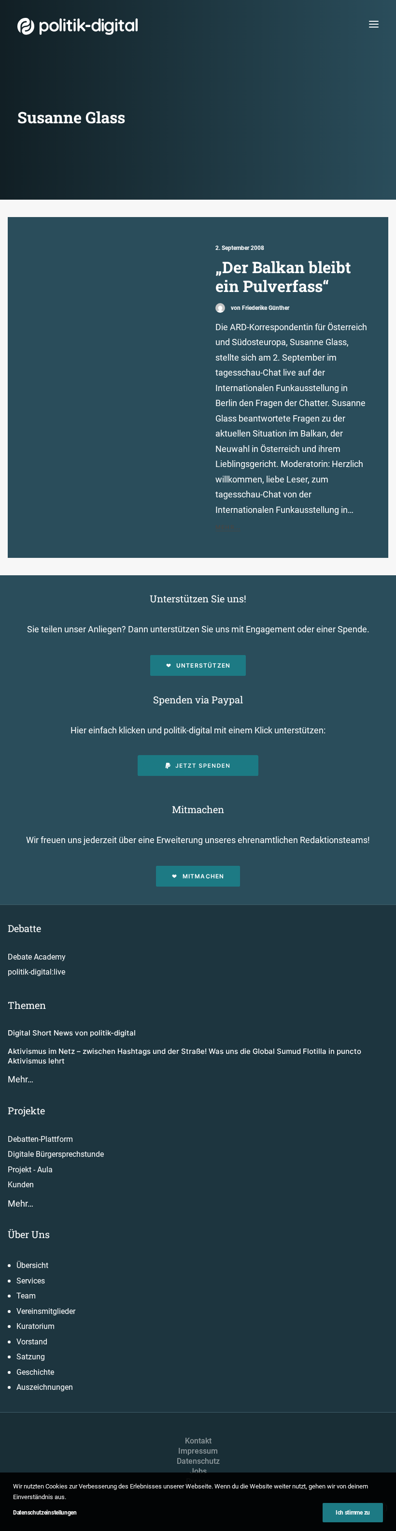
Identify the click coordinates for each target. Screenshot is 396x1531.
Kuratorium (35, 1326)
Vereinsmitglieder (45, 1311)
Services (30, 1280)
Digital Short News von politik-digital (72, 1032)
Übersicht (32, 1265)
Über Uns (29, 1234)
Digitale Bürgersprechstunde (56, 1154)
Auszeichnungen (44, 1387)
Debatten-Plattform (40, 1139)
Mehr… (20, 1079)
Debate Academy (37, 957)
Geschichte (35, 1372)
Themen (27, 1005)
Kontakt (198, 1440)
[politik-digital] (77, 26)
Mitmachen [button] (204, 876)
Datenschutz (198, 1461)
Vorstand (31, 1341)
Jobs (198, 1471)
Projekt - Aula (30, 1169)
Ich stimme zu (353, 1512)
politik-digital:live (36, 972)
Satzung (30, 1356)
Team (26, 1295)
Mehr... (227, 527)
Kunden (21, 1184)
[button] (374, 24)
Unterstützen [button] (203, 665)
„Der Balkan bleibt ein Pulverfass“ (283, 276)
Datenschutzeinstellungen (45, 1512)
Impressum (198, 1451)
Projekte (26, 1110)
